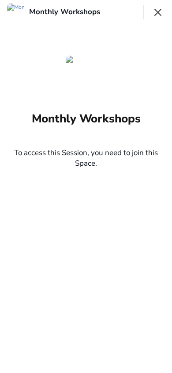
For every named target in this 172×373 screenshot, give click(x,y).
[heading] (65, 12)
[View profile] (16, 12)
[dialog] (86, 186)
